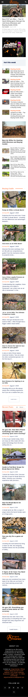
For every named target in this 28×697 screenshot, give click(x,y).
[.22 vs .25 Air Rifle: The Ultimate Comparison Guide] (14, 302)
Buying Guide (5, 16)
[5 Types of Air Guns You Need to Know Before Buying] (14, 561)
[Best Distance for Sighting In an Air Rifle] (14, 370)
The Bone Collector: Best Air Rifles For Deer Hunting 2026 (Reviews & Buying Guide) (18, 104)
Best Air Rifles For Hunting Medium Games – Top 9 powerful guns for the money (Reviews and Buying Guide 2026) (18, 150)
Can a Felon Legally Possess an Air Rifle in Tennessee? (13, 278)
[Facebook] (5, 687)
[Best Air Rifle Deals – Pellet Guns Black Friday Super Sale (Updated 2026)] (5, 91)
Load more (13, 399)
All (17, 407)
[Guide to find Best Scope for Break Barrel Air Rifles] (14, 456)
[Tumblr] (22, 687)
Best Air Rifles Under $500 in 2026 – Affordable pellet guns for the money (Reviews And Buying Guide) (18, 159)
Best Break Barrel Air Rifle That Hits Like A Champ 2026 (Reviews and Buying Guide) (17, 73)
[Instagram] (9, 687)
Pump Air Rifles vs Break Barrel (13, 210)
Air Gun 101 (5, 213)
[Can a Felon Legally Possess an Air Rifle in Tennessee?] (14, 266)
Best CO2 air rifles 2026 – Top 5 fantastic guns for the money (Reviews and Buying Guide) (18, 166)
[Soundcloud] (17, 687)
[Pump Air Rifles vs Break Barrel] (14, 199)
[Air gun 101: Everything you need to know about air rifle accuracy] (14, 596)
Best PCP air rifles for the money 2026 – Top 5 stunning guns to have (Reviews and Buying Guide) (18, 174)
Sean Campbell (5, 26)
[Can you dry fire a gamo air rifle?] (14, 525)
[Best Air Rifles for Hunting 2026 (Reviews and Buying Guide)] (14, 129)
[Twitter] (14, 692)
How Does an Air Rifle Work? (12, 243)
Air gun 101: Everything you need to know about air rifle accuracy (13, 609)
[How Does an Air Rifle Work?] (14, 233)
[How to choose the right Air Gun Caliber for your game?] (14, 335)
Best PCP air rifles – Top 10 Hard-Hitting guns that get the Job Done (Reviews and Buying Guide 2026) (13, 22)
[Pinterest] (13, 687)
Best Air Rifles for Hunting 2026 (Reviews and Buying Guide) (12, 142)
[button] (2, 2)
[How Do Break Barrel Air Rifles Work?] (14, 492)
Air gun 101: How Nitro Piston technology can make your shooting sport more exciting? (13, 431)
